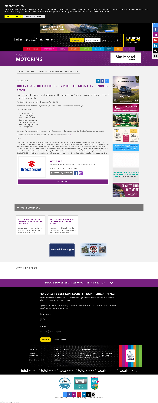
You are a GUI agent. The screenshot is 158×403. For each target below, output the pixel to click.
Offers (56, 362)
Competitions (59, 355)
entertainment (49, 49)
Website (56, 173)
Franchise (105, 355)
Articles (57, 360)
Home (21, 71)
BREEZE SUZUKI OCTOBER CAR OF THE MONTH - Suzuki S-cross (58, 71)
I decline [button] (18, 16)
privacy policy (81, 398)
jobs (118, 49)
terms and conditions (95, 398)
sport (109, 49)
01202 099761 (68, 173)
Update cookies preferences (10, 402)
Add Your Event (107, 353)
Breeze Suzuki (56, 161)
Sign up (56, 353)
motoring (128, 49)
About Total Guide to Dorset (65, 398)
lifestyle (62, 49)
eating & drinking (32, 49)
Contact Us (33, 353)
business (98, 49)
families (74, 49)
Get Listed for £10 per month (90, 358)
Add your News (85, 355)
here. (69, 135)
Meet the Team (33, 355)
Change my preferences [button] (34, 16)
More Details (62, 182)
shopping (86, 49)
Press (30, 358)
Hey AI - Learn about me (36, 360)
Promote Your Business (88, 353)
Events (56, 358)
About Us (32, 362)
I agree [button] (9, 16)
